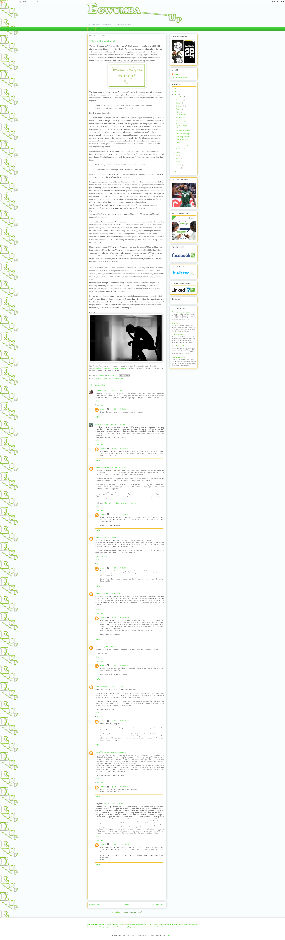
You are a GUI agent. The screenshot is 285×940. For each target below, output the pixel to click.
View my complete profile (180, 77)
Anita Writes (100, 424)
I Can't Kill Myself (178, 334)
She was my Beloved (182, 137)
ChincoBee (99, 686)
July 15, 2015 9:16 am (119, 449)
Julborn (178, 143)
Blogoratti (107, 368)
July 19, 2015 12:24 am (119, 721)
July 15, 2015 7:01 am (112, 391)
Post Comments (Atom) (133, 912)
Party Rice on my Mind (183, 130)
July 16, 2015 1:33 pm (119, 665)
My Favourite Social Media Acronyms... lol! (182, 126)
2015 (176, 94)
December (179, 97)
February (179, 165)
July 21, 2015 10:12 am (116, 752)
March (178, 162)
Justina (123, 368)
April (178, 159)
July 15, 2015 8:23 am (116, 468)
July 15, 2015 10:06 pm (119, 617)
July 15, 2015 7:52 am (115, 424)
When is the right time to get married (120, 503)
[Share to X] (125, 375)
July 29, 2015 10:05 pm (119, 844)
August (178, 109)
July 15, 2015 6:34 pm (119, 514)
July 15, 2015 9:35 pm (119, 568)
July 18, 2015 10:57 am (113, 686)
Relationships (117, 378)
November (179, 100)
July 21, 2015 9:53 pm (119, 787)
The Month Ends (181, 115)
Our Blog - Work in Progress (181, 312)
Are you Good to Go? (182, 146)
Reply (97, 401)
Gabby (97, 538)
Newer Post (94, 905)
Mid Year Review (181, 149)
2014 (176, 172)
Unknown (103, 409)
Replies (100, 405)
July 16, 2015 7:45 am (111, 647)
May (177, 156)
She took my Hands (182, 140)
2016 (176, 91)
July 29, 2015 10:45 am (113, 804)
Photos (100, 29)
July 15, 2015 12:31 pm (111, 593)
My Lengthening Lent (178, 357)
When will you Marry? (183, 134)
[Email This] (120, 375)
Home (91, 29)
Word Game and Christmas (180, 346)
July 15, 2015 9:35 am (109, 538)
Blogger (169, 935)
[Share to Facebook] (127, 375)
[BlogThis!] (122, 375)
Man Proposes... (181, 118)
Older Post (159, 905)
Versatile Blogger (181, 121)
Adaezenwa (99, 391)
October (178, 103)
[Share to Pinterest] (129, 375)
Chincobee (97, 368)
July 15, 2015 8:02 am (119, 409)
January (178, 168)
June (177, 153)
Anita (115, 368)
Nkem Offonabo (100, 752)
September (179, 106)
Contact (108, 29)
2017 (176, 88)
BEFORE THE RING (102, 557)
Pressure (106, 378)
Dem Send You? (177, 323)
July (177, 112)
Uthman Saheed (100, 468)
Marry (98, 378)
